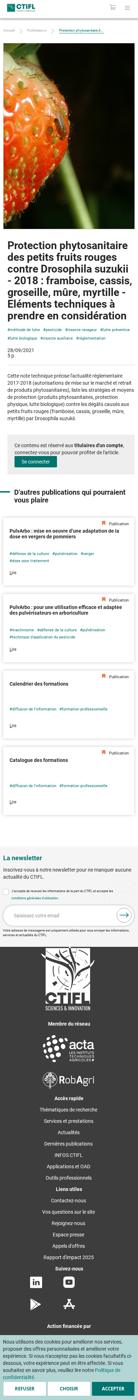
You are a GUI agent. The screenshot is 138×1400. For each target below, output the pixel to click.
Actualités (69, 1132)
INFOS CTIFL (68, 1155)
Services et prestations (68, 1121)
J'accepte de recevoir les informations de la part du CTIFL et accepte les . (62, 894)
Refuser (25, 1388)
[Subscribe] (124, 915)
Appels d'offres (68, 1246)
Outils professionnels (69, 1178)
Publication (118, 524)
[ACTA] (69, 1063)
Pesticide (54, 330)
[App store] (69, 1308)
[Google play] (36, 1308)
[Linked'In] (36, 1286)
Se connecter (36, 462)
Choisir (69, 1388)
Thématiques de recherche (68, 1110)
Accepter (113, 1388)
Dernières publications (68, 1144)
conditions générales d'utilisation (35, 898)
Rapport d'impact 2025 (69, 1257)
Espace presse (68, 1234)
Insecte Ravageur (82, 330)
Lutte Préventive (116, 330)
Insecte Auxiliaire (58, 338)
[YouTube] (69, 1286)
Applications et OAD (68, 1166)
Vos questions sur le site (68, 1212)
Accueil (9, 30)
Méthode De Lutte (25, 330)
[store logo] (29, 7)
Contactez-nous (68, 1200)
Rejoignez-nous (68, 1223)
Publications (36, 30)
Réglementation (92, 338)
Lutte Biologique (23, 338)
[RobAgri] (68, 1087)
